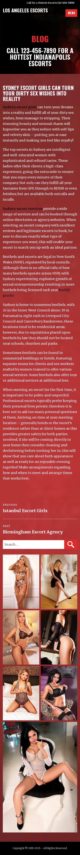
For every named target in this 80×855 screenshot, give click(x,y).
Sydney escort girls (19, 107)
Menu (71, 13)
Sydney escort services (22, 209)
